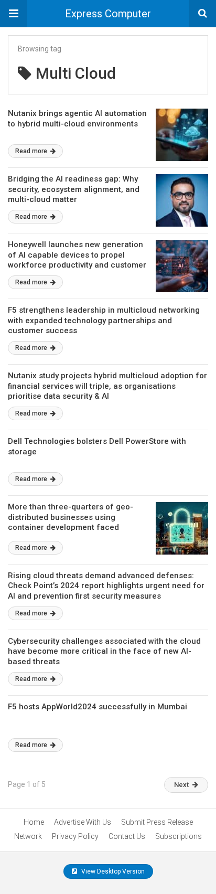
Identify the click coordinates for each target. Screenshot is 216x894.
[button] (13, 13)
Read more (32, 151)
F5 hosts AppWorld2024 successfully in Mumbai (97, 706)
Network (28, 836)
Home (34, 822)
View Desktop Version (112, 871)
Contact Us (127, 836)
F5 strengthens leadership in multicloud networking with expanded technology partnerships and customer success (104, 320)
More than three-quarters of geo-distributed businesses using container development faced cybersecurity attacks (70, 522)
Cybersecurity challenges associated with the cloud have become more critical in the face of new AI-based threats (104, 651)
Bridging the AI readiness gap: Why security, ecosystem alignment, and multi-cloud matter (73, 189)
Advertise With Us (82, 822)
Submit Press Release (157, 822)
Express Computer (108, 13)
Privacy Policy (75, 836)
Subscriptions (178, 836)
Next (181, 785)
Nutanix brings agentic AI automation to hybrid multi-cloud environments (77, 119)
